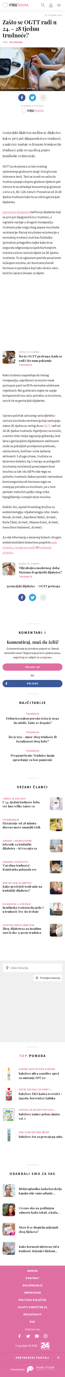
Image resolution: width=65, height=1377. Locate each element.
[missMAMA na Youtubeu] (36, 1336)
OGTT (47, 426)
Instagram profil (25, 547)
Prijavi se (32, 667)
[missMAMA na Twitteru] (28, 1336)
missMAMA (16, 42)
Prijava (32, 683)
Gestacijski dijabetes (16, 212)
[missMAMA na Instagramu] (45, 1336)
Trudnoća (25, 365)
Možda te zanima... (30, 352)
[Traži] (43, 5)
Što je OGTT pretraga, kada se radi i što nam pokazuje (40, 358)
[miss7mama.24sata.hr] (16, 5)
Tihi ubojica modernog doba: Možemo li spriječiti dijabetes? (40, 570)
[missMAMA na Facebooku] (19, 1336)
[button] (58, 5)
